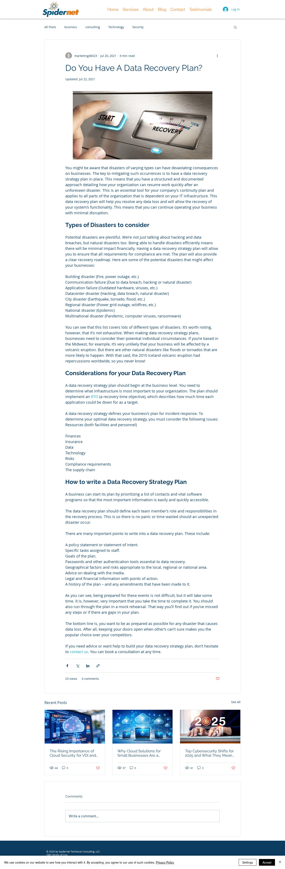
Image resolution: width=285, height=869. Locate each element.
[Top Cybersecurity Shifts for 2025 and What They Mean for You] (210, 727)
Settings (247, 862)
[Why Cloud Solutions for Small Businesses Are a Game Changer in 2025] (142, 727)
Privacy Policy (165, 862)
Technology (116, 27)
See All (236, 702)
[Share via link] (98, 666)
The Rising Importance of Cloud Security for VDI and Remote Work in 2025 (73, 753)
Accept (266, 862)
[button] (235, 27)
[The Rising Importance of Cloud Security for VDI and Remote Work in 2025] (75, 727)
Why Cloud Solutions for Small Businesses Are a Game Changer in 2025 (139, 753)
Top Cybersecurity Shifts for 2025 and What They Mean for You (209, 753)
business (70, 27)
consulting (92, 27)
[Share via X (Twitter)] (77, 666)
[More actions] (217, 55)
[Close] (279, 862)
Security (138, 27)
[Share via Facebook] (67, 666)
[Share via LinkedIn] (88, 666)
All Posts (50, 27)
